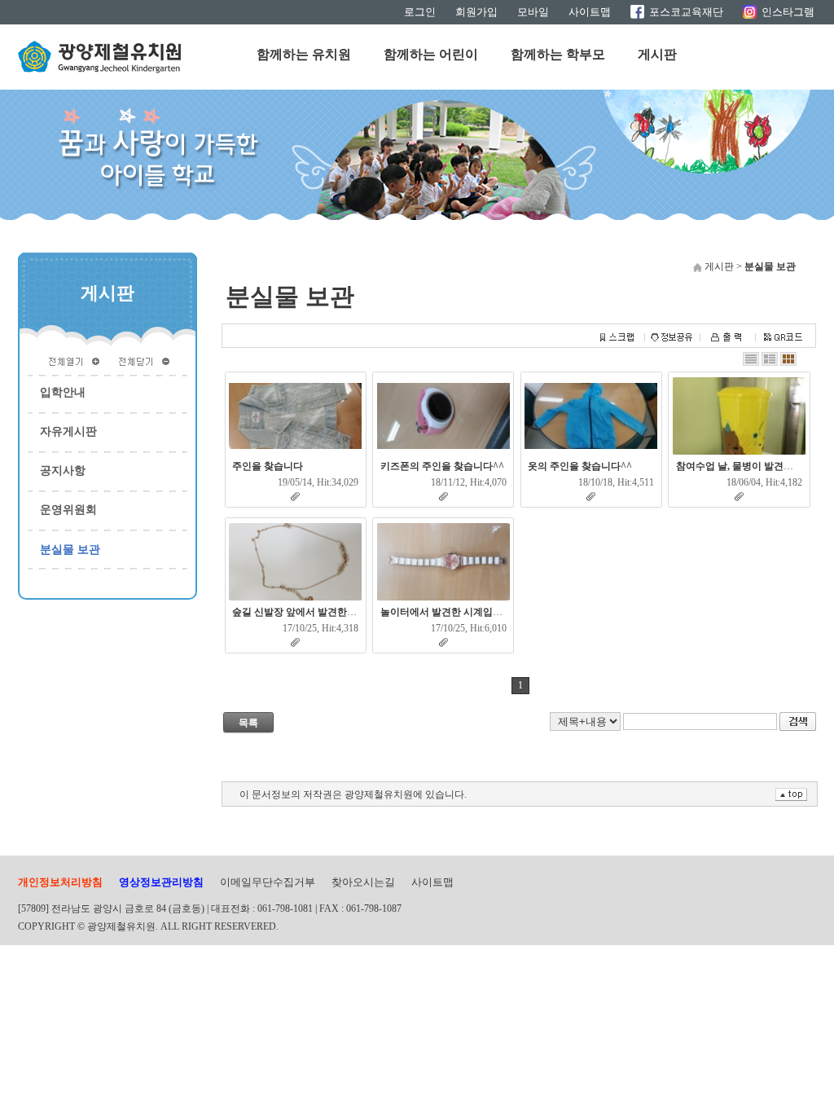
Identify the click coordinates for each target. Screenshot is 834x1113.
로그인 (420, 12)
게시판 (657, 54)
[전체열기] (74, 360)
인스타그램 (788, 12)
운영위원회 (68, 510)
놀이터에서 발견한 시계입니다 (446, 612)
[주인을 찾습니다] (296, 416)
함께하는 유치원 (304, 54)
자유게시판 (68, 431)
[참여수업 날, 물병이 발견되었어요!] (739, 416)
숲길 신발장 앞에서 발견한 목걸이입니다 (320, 612)
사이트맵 (589, 12)
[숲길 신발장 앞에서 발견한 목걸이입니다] (296, 561)
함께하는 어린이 (431, 54)
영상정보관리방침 (161, 882)
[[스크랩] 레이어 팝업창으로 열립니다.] (616, 338)
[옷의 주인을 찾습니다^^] (591, 416)
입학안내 (63, 392)
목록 (248, 722)
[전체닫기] (144, 360)
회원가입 (476, 12)
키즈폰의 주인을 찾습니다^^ (442, 466)
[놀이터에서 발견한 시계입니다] (443, 561)
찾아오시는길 (363, 882)
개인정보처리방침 (60, 882)
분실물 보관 (70, 549)
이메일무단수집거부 (267, 882)
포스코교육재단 (686, 12)
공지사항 (63, 470)
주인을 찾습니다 (267, 466)
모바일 (533, 12)
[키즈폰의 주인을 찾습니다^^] (443, 416)
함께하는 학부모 (558, 54)
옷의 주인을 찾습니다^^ (580, 466)
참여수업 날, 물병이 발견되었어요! (751, 466)
